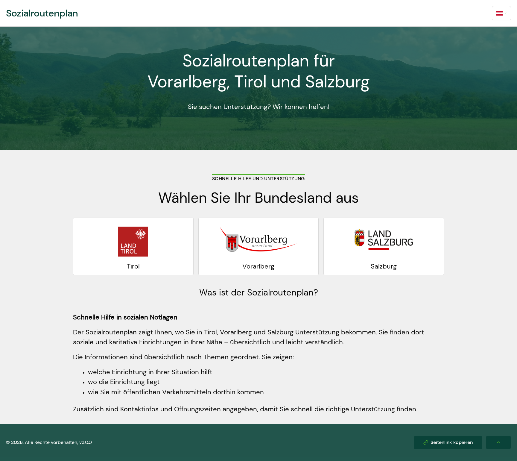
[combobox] (501, 13)
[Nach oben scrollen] (498, 442)
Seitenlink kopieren (452, 442)
